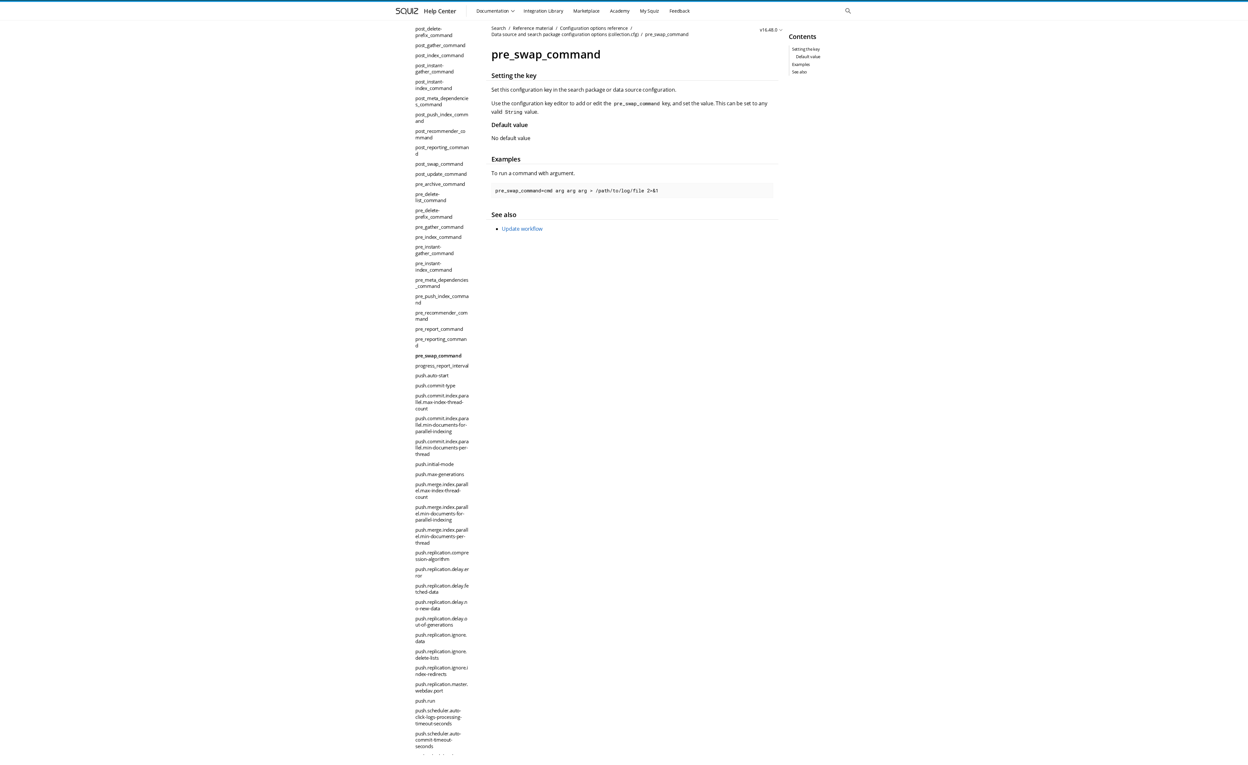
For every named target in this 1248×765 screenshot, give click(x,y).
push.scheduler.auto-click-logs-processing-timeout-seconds (438, 716)
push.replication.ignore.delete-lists (441, 654)
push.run (425, 700)
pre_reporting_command (441, 342)
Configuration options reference (594, 28)
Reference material (533, 28)
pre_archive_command (440, 184)
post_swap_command (439, 164)
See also (799, 72)
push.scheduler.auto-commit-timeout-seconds (438, 739)
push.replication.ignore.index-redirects (441, 670)
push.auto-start (431, 375)
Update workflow (522, 228)
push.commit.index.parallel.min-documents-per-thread (442, 447)
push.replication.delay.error (442, 572)
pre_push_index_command (442, 299)
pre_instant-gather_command (434, 249)
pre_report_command (439, 329)
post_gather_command (440, 45)
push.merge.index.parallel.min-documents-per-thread (441, 536)
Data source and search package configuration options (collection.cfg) (564, 34)
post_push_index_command (441, 117)
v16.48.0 (768, 30)
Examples (801, 64)
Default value (808, 56)
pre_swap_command (438, 355)
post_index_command (439, 55)
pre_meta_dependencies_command (441, 283)
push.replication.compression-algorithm (441, 555)
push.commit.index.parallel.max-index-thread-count (442, 401)
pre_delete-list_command (430, 197)
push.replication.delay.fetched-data (442, 588)
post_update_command (441, 174)
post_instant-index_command (433, 84)
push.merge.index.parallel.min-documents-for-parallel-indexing (441, 513)
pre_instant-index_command (433, 266)
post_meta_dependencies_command (441, 101)
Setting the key (806, 49)
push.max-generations (439, 474)
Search (498, 28)
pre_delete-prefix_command (433, 213)
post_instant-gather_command (434, 68)
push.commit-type (435, 385)
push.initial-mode (434, 464)
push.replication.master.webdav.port (441, 687)
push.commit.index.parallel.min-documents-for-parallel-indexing (442, 424)
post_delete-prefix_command (433, 31)
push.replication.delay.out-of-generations (441, 621)
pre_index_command (438, 237)
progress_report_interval (442, 365)
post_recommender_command (440, 134)
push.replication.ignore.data (441, 637)
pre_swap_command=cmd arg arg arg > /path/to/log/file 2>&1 (576, 190)
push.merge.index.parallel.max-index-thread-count (441, 490)
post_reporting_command (442, 150)
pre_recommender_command (441, 315)
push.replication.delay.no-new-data (441, 605)
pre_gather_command (439, 227)
